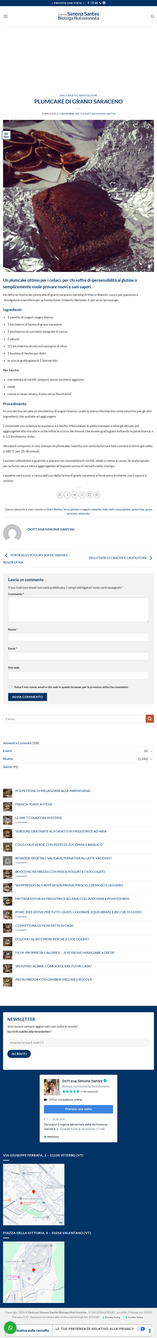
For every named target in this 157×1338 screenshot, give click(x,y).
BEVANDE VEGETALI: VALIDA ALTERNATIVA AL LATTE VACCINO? (63, 858)
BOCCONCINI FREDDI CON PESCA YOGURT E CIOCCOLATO (60, 871)
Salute (7, 767)
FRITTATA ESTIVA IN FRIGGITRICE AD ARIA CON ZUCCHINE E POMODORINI (72, 899)
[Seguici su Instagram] (92, 3)
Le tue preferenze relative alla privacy (95, 1329)
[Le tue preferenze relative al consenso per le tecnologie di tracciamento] (150, 1331)
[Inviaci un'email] (96, 3)
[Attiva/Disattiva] (151, 750)
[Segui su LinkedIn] (104, 3)
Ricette (73, 95)
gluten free (138, 509)
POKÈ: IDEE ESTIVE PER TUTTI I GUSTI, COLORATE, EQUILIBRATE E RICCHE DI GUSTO (78, 912)
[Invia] (150, 719)
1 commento (27, 822)
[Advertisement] (78, 57)
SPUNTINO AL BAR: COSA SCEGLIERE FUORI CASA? (53, 966)
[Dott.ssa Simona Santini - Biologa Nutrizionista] (78, 16)
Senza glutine (88, 95)
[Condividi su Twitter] (74, 494)
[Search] (152, 16)
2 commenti (27, 862)
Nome (13, 629)
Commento (16, 594)
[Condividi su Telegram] (97, 494)
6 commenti (28, 930)
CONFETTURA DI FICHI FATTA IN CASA (44, 925)
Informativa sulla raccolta (29, 1330)
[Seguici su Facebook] (88, 3)
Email (12, 648)
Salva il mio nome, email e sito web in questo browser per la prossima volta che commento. (71, 687)
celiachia (96, 509)
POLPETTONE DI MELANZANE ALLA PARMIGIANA (52, 791)
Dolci (63, 95)
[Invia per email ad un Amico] (82, 494)
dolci (105, 509)
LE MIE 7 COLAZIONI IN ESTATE (38, 818)
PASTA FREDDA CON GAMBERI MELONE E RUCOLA (53, 979)
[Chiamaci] (100, 3)
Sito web (13, 667)
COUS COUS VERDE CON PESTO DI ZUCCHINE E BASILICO (58, 844)
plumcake (84, 513)
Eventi (7, 751)
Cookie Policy (135, 1317)
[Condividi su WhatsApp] (60, 494)
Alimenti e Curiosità (17, 743)
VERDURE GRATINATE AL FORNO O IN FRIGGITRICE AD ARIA (61, 831)
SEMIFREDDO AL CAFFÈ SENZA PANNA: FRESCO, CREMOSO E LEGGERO (69, 885)
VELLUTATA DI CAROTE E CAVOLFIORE (118, 558)
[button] (5, 16)
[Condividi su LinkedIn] (89, 494)
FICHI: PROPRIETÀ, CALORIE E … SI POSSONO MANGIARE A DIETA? (65, 952)
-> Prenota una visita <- (68, 3)
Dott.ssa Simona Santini (100, 113)
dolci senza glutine (119, 509)
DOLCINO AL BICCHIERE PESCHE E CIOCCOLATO (52, 939)
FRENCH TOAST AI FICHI (33, 804)
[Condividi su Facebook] (67, 494)
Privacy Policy (112, 1317)
